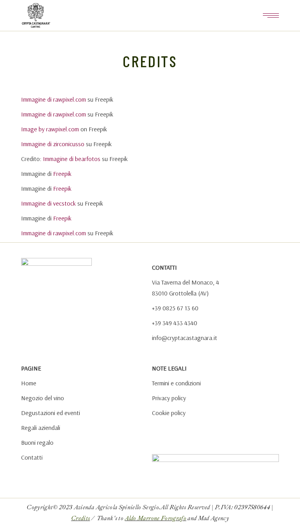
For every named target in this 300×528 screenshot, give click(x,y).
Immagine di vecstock (48, 203)
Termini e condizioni (176, 383)
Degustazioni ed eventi (50, 413)
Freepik (62, 173)
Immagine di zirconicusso (52, 144)
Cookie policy (169, 413)
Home (28, 383)
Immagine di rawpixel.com (53, 99)
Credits (80, 518)
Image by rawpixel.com (50, 129)
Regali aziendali (40, 427)
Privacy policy (169, 398)
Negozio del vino (42, 398)
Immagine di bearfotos (71, 159)
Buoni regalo (37, 442)
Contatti (32, 457)
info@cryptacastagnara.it (184, 338)
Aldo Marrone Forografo (155, 518)
